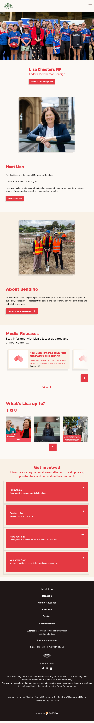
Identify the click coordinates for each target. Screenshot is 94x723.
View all (47, 387)
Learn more (13, 198)
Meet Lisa (47, 589)
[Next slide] (53, 447)
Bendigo (47, 596)
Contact (47, 616)
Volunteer (47, 609)
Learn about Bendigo (40, 81)
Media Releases (47, 602)
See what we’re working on (19, 311)
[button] (1, 36)
